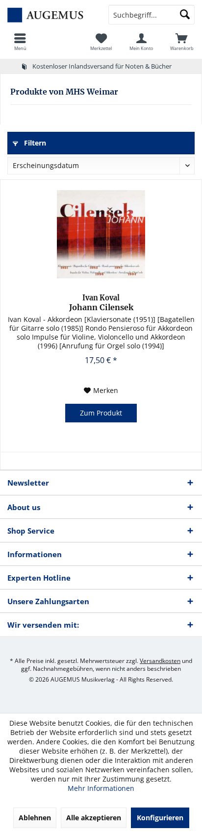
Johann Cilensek (101, 303)
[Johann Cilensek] (101, 234)
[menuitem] (20, 41)
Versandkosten (160, 661)
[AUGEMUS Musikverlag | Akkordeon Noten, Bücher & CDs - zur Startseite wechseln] (50, 14)
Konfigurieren (160, 817)
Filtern (34, 142)
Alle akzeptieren (93, 817)
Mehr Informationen (101, 788)
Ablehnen (35, 817)
